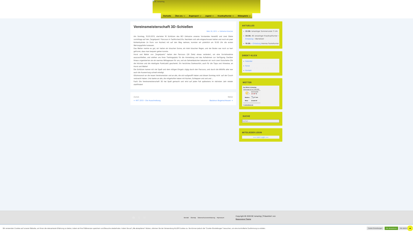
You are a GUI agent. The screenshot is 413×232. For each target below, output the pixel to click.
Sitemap (193, 217)
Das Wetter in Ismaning (249, 87)
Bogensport (194, 16)
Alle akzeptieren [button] (391, 228)
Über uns (179, 16)
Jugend (208, 16)
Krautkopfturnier (224, 16)
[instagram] (144, 217)
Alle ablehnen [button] (404, 228)
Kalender (248, 61)
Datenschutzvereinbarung (206, 217)
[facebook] (134, 217)
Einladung (249, 39)
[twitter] (139, 217)
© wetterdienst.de (248, 105)
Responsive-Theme (243, 219)
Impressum (220, 217)
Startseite (167, 16)
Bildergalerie (243, 16)
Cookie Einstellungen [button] (375, 228)
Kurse (247, 66)
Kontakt (248, 70)
